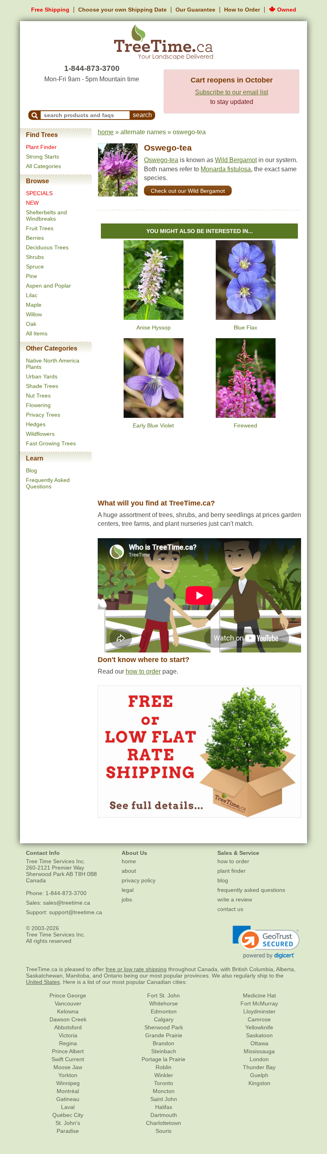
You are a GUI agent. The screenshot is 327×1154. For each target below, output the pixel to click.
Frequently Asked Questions (48, 483)
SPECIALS (39, 193)
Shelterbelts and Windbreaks (46, 215)
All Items (36, 333)
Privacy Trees (43, 414)
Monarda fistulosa (226, 169)
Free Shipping (50, 9)
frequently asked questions (251, 890)
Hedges (35, 424)
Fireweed (245, 425)
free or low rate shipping (136, 969)
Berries (35, 238)
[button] (266, 942)
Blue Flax (245, 327)
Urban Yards (41, 376)
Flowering (38, 405)
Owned (286, 9)
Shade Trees (42, 386)
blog (222, 880)
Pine (31, 276)
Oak (31, 324)
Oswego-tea (168, 147)
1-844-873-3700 (92, 68)
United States (43, 982)
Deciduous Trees (47, 247)
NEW (32, 203)
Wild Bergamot (236, 160)
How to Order (242, 9)
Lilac (31, 295)
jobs (127, 899)
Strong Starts (42, 156)
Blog (31, 470)
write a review (234, 899)
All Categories (43, 166)
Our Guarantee (195, 9)
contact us (230, 909)
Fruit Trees (39, 228)
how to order (143, 671)
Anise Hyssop (153, 327)
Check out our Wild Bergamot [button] (188, 191)
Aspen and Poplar (48, 285)
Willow (34, 314)
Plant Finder (41, 147)
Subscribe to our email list (231, 92)
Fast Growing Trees (51, 443)
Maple (33, 305)
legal (128, 890)
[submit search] (34, 115)
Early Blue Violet (153, 425)
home (106, 132)
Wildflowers (40, 434)
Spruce (35, 266)
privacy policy (139, 880)
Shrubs (35, 257)
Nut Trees (38, 395)
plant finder (231, 871)
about (129, 871)
